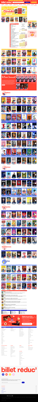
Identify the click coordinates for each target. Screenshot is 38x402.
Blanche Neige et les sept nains (7, 304)
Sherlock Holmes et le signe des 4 (7, 307)
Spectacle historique (21, 334)
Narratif (29, 341)
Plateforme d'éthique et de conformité (30, 397)
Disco (11, 356)
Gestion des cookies (8, 398)
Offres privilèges (34, 2)
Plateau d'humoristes (30, 332)
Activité (32, 4)
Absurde (29, 337)
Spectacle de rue (21, 336)
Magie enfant (2, 350)
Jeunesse (2, 341)
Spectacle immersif (21, 335)
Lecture (2, 337)
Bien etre (20, 363)
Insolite (20, 364)
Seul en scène (2, 330)
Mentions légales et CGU (18, 397)
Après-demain (23, 26)
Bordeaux (18, 5)
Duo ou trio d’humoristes (30, 330)
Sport (19, 359)
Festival (11, 353)
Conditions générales (4, 397)
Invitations (15, 0)
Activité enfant (2, 354)
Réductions (20, 0)
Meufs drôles (29, 334)
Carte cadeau (10, 0)
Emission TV (20, 353)
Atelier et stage (21, 352)
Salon (20, 361)
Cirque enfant (2, 353)
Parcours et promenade (21, 358)
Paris (2, 5)
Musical (2, 338)
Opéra (20, 330)
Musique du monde (13, 347)
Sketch (29, 338)
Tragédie (2, 332)
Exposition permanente (30, 347)
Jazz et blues (12, 349)
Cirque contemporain (21, 347)
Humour (10, 4)
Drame (2, 331)
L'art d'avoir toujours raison (7, 298)
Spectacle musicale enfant (4, 355)
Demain (23, 25)
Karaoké (20, 362)
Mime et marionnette (21, 332)
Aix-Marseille (14, 5)
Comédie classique (12, 330)
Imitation (29, 339)
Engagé (2, 342)
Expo (36, 4)
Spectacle (20, 4)
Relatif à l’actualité (30, 342)
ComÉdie (6, 4)
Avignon (10, 5)
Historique (2, 334)
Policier (2, 343)
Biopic (2, 335)
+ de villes (31, 5)
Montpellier (26, 5)
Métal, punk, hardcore (13, 351)
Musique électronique (13, 350)
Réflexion (2, 339)
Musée (29, 346)
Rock (11, 354)
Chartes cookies (23, 397)
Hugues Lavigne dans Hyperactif (7, 301)
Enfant (24, 4)
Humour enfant (3, 347)
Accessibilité (3, 398)
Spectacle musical (21, 331)
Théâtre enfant (2, 346)
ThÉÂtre (2, 4)
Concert (28, 4)
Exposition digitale (30, 349)
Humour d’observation (30, 335)
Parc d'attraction (21, 355)
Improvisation (29, 331)
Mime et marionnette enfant (4, 351)
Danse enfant (2, 349)
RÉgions (35, 5)
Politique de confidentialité (10, 397)
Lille (21, 5)
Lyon (23, 5)
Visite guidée (20, 357)
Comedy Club (15, 4)
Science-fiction (2, 336)
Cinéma (20, 354)
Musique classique (12, 346)
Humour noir (29, 336)
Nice (29, 5)
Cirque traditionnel (21, 346)
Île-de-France (6, 5)
